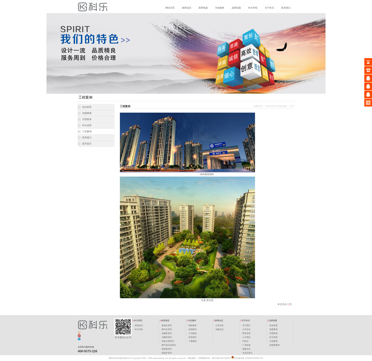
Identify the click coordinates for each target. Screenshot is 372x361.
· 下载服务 (192, 341)
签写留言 (87, 143)
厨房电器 (203, 8)
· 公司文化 (246, 329)
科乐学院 (252, 8)
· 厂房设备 (246, 345)
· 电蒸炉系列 (166, 353)
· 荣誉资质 (246, 333)
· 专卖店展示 (247, 353)
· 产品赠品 (192, 333)
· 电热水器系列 (167, 341)
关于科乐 (269, 8)
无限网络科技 (204, 358)
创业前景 (87, 107)
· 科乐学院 (138, 329)
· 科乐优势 (273, 337)
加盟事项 (87, 113)
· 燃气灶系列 (166, 329)
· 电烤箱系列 (166, 349)
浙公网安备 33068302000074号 (248, 358)
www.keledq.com (160, 358)
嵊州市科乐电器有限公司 (120, 358)
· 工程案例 (273, 341)
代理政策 (87, 119)
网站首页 (170, 8)
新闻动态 (186, 8)
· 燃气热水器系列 (168, 345)
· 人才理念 (246, 337)
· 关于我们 (246, 325)
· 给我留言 (192, 329)
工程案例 (87, 131)
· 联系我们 (192, 337)
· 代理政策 (273, 333)
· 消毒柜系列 (166, 337)
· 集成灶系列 (166, 325)
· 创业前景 (273, 325)
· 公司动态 (219, 325)
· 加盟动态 (219, 329)
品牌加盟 (236, 8)
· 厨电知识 (138, 325)
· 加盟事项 (273, 329)
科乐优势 (87, 125)
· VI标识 (244, 341)
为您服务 (219, 8)
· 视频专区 (246, 349)
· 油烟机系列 (166, 333)
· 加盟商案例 (274, 345)
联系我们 (286, 8)
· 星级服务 (192, 325)
